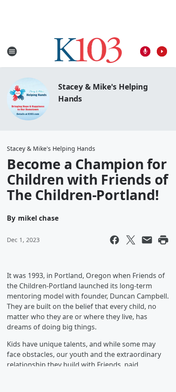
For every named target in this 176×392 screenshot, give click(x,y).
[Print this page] (163, 240)
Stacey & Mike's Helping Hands (51, 148)
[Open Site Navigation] (12, 51)
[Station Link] (88, 51)
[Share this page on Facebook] (114, 240)
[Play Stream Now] (162, 51)
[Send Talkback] (145, 51)
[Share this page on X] (131, 240)
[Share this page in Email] (147, 240)
